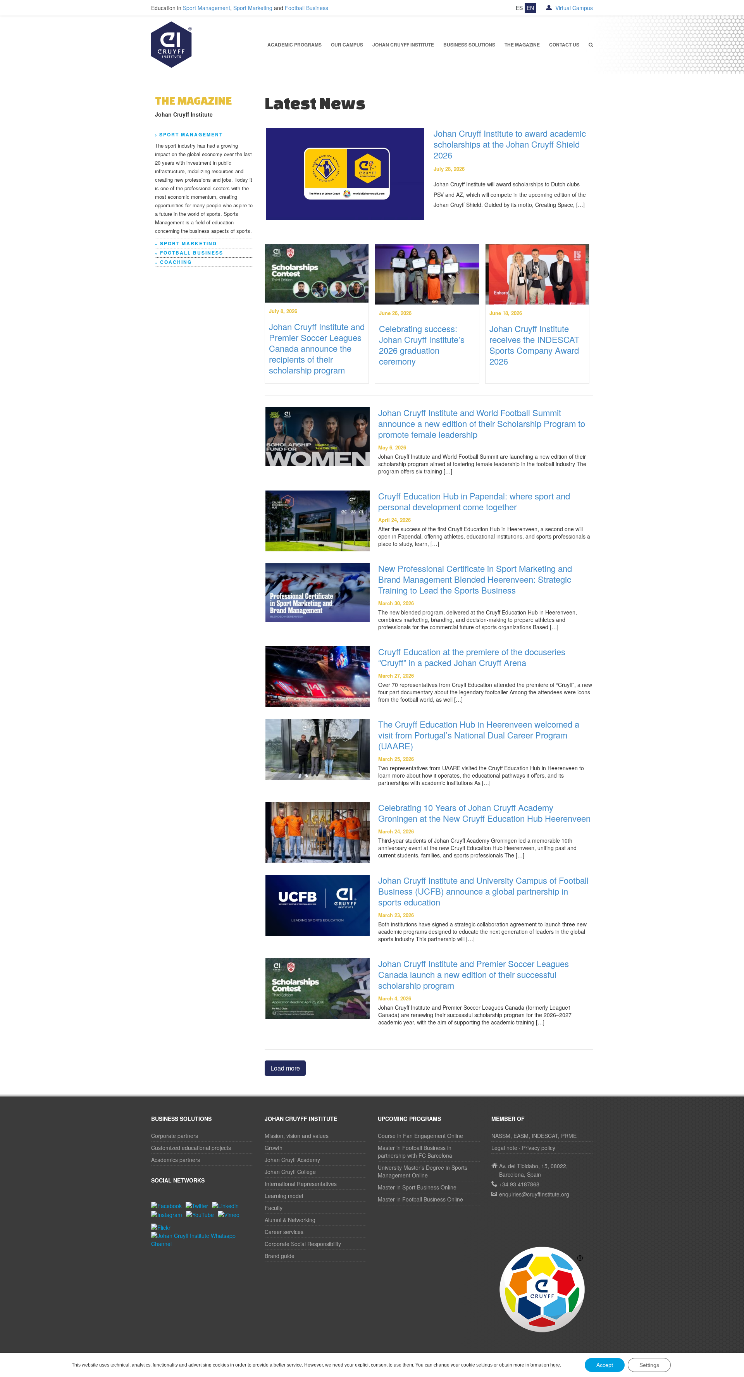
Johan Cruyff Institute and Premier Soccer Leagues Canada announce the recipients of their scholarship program (317, 348)
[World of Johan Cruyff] (542, 1288)
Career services (284, 1232)
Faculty (273, 1208)
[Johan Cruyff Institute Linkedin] (227, 1205)
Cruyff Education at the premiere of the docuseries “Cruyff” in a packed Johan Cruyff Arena (471, 656)
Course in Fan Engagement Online (420, 1135)
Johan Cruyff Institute (403, 44)
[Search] (591, 45)
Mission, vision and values (297, 1135)
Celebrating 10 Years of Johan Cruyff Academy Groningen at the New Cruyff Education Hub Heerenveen (484, 812)
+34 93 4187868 (519, 1184)
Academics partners (175, 1160)
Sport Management (206, 8)
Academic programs (294, 44)
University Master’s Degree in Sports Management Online (422, 1171)
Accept (604, 1365)
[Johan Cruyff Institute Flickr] (162, 1227)
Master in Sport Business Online (417, 1187)
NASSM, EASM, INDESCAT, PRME (534, 1135)
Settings (649, 1365)
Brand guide (279, 1256)
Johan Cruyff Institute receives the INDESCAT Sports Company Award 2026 (534, 344)
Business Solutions (469, 44)
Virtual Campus (573, 8)
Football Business (306, 8)
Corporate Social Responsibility (303, 1244)
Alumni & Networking (290, 1220)
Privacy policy (538, 1148)
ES (519, 8)
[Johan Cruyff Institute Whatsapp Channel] (202, 1239)
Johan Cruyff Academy (292, 1160)
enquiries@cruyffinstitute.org (534, 1194)
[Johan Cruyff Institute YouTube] (202, 1214)
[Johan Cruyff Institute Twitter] (199, 1205)
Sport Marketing (252, 8)
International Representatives (301, 1184)
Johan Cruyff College (290, 1172)
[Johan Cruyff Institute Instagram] (168, 1214)
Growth (273, 1148)
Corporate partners (174, 1135)
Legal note (504, 1148)
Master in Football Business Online (420, 1199)
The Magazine (522, 44)
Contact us (564, 44)
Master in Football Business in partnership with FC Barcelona (415, 1151)
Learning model (284, 1196)
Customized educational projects (191, 1148)
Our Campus (347, 44)
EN (530, 8)
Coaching (176, 261)
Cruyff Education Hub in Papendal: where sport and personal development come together (474, 501)
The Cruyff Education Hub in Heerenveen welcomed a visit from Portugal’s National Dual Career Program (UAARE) (478, 735)
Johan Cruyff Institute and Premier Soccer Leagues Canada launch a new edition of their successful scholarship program (473, 974)
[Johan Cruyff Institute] (171, 44)
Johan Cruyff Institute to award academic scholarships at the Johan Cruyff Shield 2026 (510, 144)
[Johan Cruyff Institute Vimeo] (230, 1214)
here (555, 1365)
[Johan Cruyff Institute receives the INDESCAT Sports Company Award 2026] (537, 273)
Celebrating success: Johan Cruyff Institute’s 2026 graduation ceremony (422, 344)
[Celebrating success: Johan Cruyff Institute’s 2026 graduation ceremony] (427, 273)
